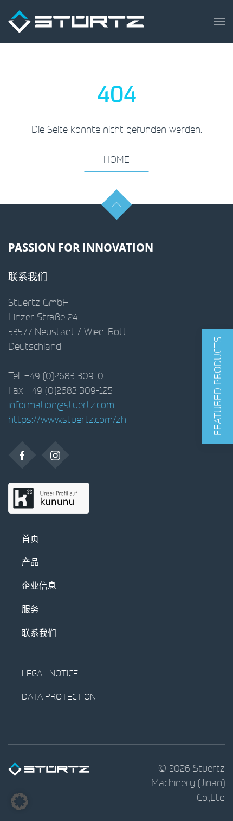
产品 (30, 561)
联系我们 (39, 632)
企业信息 (39, 585)
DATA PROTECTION (59, 696)
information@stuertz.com (61, 404)
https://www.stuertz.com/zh (67, 419)
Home (116, 159)
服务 (30, 609)
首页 (30, 538)
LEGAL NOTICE (50, 673)
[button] (219, 21)
